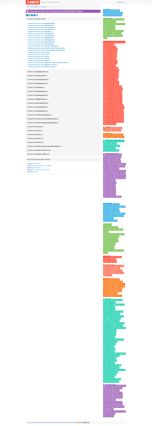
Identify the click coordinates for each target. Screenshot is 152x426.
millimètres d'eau (108, 248)
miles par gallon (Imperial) (111, 146)
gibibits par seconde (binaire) (112, 91)
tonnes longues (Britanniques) (112, 404)
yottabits (113, 161)
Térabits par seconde (110, 54)
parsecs (120, 216)
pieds (123, 213)
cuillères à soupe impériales (112, 365)
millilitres (106, 321)
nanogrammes (108, 397)
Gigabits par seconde (110, 51)
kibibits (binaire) (108, 171)
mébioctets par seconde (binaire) (113, 107)
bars (121, 229)
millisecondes (118, 281)
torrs (122, 234)
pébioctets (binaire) (109, 189)
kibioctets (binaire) (109, 180)
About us (43, 2)
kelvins (118, 268)
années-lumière (108, 218)
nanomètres (107, 213)
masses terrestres (109, 414)
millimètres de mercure (110, 239)
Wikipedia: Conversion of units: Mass (39, 169)
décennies (119, 289)
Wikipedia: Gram (33, 171)
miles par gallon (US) (110, 143)
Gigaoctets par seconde (110, 72)
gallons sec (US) (108, 323)
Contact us (57, 2)
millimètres (106, 211)
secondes (106, 284)
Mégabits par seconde (110, 49)
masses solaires (108, 416)
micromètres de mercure (111, 236)
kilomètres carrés (118, 19)
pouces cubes (107, 314)
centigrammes (117, 393)
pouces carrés (107, 35)
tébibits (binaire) (120, 173)
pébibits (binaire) (108, 175)
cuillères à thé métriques (111, 381)
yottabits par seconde (110, 63)
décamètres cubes (109, 304)
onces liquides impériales (111, 356)
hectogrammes (117, 388)
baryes (105, 253)
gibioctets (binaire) (109, 185)
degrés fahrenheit (109, 268)
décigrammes (107, 393)
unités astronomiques (110, 220)
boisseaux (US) (108, 328)
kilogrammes (107, 388)
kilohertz (120, 134)
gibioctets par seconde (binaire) (113, 110)
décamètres (116, 206)
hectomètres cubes (109, 302)
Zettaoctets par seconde (111, 82)
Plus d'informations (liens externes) (38, 159)
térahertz (121, 137)
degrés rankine (108, 270)
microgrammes (118, 395)
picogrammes (118, 397)
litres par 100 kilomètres (111, 150)
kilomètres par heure (109, 261)
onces (115, 407)
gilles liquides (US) (109, 337)
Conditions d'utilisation (52, 422)
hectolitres (113, 316)
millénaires (112, 291)
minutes (112, 284)
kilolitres (106, 316)
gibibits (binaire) (108, 173)
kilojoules (119, 128)
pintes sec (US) (108, 325)
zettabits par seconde (110, 61)
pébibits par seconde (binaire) (112, 96)
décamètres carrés (109, 24)
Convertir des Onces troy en (41, 23)
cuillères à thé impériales (111, 367)
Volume (107, 300)
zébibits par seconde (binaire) (112, 100)
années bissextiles (109, 289)
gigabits (118, 157)
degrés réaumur (119, 273)
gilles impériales (120, 353)
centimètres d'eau (109, 250)
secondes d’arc (117, 13)
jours (123, 284)
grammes (116, 390)
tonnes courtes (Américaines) (112, 402)
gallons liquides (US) (109, 330)
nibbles (119, 196)
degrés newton (108, 273)
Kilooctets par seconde (110, 68)
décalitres (120, 316)
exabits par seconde (109, 58)
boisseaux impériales (110, 360)
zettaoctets (107, 168)
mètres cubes (120, 304)
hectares (116, 35)
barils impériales (108, 346)
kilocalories (107, 130)
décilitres (110, 318)
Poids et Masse (34, 6)
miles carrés (119, 31)
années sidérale (117, 295)
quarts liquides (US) (109, 332)
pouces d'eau (120, 250)
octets (119, 161)
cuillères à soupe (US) (110, 342)
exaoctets (122, 166)
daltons (110, 409)
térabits (105, 159)
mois (119, 286)
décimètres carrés (109, 26)
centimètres (115, 209)
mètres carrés (120, 24)
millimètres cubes (109, 311)
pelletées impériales (109, 358)
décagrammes (107, 390)
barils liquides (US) (120, 328)
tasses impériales (108, 363)
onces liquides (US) (109, 339)
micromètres (115, 211)
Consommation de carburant (114, 141)
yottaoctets (115, 168)
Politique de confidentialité (67, 422)
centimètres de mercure (110, 241)
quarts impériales (108, 351)
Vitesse (107, 257)
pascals (105, 232)
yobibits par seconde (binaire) (112, 103)
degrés (117, 10)
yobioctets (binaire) (109, 196)
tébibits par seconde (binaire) (112, 93)
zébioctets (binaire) (109, 194)
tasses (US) (120, 339)
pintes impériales (108, 353)
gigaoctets (122, 164)
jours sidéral (107, 295)
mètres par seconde (109, 259)
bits (120, 154)
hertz (114, 134)
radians (105, 15)
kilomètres (116, 204)
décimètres (106, 209)
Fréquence (108, 134)
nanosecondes (114, 279)
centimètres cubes (109, 309)
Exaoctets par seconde (110, 79)
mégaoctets (114, 164)
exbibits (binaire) (120, 175)
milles (114, 213)
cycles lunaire (107, 293)
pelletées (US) (118, 325)
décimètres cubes (108, 307)
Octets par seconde (109, 65)
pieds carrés (117, 33)
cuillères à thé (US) (109, 344)
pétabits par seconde (110, 56)
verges (119, 213)
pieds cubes (119, 311)
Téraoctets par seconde (110, 75)
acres (105, 38)
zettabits (106, 161)
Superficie (108, 19)
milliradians (113, 15)
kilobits (105, 157)
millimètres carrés (109, 31)
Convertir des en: (36, 19)
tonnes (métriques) (109, 400)
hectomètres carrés (109, 21)
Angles (107, 10)
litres (105, 318)
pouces (105, 216)
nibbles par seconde (109, 124)
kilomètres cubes (117, 300)
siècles (105, 291)
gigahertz (114, 137)
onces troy (44, 6)
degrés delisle (118, 270)
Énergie (107, 128)
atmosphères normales (110, 227)
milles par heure (116, 257)
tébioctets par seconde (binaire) (113, 112)
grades (120, 15)
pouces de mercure (109, 243)
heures (118, 284)
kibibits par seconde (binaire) (112, 86)
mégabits (112, 157)
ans (123, 286)
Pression (108, 225)
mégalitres (116, 314)
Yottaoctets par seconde (111, 84)
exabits (117, 159)
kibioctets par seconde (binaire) (113, 105)
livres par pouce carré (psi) (111, 234)
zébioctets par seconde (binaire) (113, 119)
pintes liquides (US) (109, 335)
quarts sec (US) (119, 323)
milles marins (113, 216)
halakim (118, 291)
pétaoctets (114, 166)
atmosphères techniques (111, 229)
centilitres (117, 318)
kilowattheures (116, 130)
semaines (106, 286)
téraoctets (106, 166)
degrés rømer (107, 275)
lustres (115, 293)
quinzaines (113, 286)
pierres (105, 407)
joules (113, 128)
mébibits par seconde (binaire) (113, 89)
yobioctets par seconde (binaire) (113, 121)
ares (121, 35)
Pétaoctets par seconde (110, 77)
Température (109, 266)
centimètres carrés (109, 28)
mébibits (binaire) (120, 171)
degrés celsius (119, 266)
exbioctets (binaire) (109, 192)
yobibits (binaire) (120, 178)
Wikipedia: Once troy (34, 163)
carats (105, 409)
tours (112, 10)
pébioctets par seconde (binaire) (113, 114)
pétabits (112, 159)
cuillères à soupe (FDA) (110, 372)
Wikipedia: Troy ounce (35, 167)
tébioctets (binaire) (109, 187)
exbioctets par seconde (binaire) (113, 117)
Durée (107, 279)
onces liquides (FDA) (109, 370)
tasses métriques (108, 377)
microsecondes (108, 281)
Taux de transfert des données (115, 42)
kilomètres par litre (109, 148)
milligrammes (107, 395)
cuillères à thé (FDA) (109, 374)
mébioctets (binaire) (109, 182)
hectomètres (107, 206)
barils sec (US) (114, 321)
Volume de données (111, 154)
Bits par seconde (108, 44)
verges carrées (108, 33)
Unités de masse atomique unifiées (114, 411)
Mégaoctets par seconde (111, 70)
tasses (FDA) (121, 370)
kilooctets (106, 164)
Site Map (50, 2)
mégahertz (106, 137)
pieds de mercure (108, 246)
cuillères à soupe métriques (112, 379)
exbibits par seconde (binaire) (112, 98)
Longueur (108, 204)
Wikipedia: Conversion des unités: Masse (40, 165)
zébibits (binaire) (108, 178)
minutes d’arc (107, 13)
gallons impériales (109, 349)
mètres (123, 206)
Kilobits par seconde (109, 47)
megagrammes (121, 386)
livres (110, 407)
